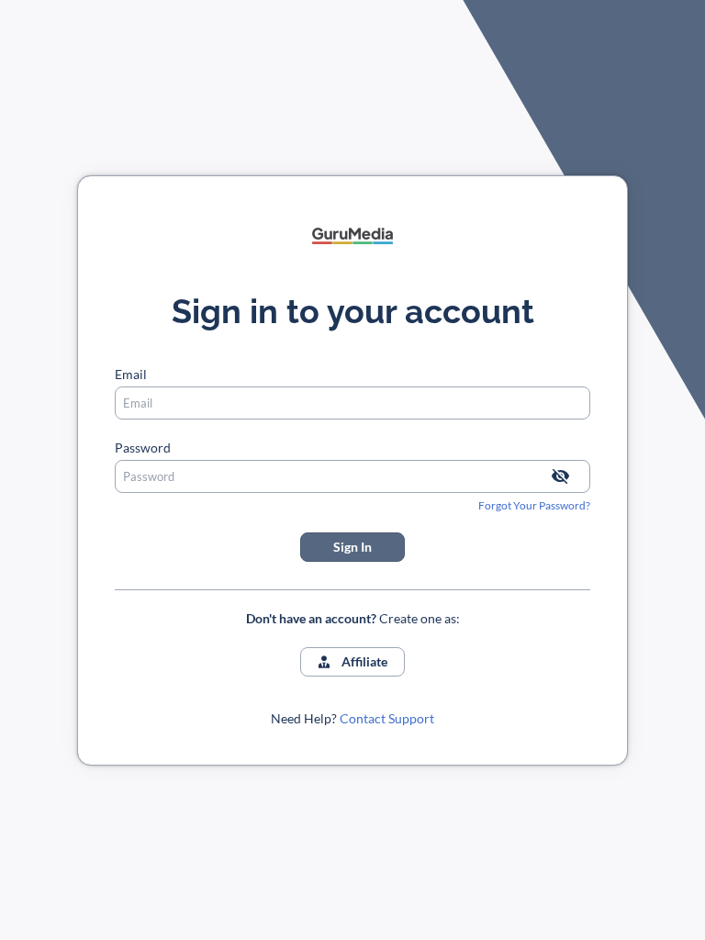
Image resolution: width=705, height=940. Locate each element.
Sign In (352, 546)
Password (143, 447)
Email (131, 374)
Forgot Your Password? (534, 505)
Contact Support (387, 718)
